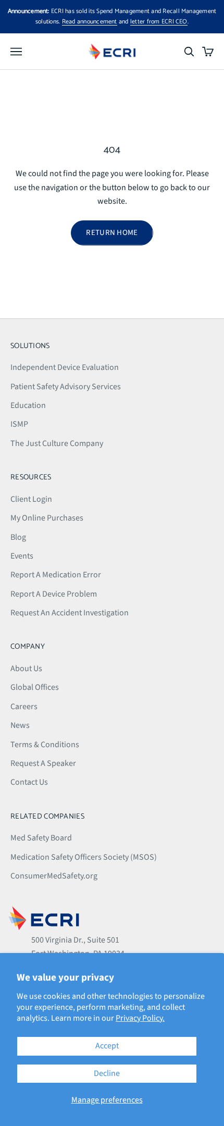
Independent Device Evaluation (64, 367)
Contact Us (29, 782)
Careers (24, 706)
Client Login (31, 499)
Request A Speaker (43, 763)
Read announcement (89, 22)
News (20, 725)
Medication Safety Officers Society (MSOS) (83, 857)
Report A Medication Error (55, 574)
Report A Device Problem (53, 594)
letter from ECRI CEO (159, 22)
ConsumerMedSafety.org (53, 876)
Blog (18, 537)
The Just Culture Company (56, 443)
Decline (107, 1073)
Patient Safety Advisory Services (65, 386)
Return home (112, 232)
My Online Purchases (46, 518)
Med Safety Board (41, 838)
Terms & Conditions (44, 744)
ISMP (19, 424)
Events (21, 556)
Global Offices (34, 687)
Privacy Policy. (140, 1018)
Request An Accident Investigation (69, 612)
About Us (26, 668)
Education (28, 405)
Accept (107, 1045)
